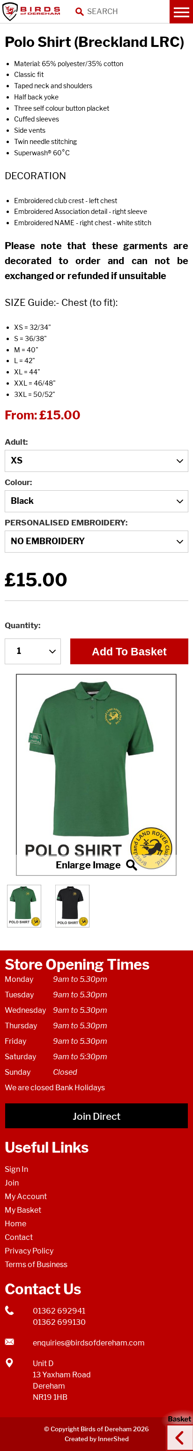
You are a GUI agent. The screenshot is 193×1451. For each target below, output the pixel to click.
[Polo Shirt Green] (96, 775)
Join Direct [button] (96, 1116)
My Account (26, 1196)
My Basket (23, 1210)
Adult (15, 442)
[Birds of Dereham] (32, 11)
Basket (176, 1429)
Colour (17, 482)
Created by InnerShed (97, 1439)
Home (15, 1223)
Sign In (16, 1169)
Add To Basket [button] (129, 652)
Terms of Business (36, 1264)
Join (12, 1182)
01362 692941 (59, 1311)
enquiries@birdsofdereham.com (89, 1342)
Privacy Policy (29, 1250)
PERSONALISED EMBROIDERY (65, 522)
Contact (19, 1237)
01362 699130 (59, 1322)
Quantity (21, 625)
